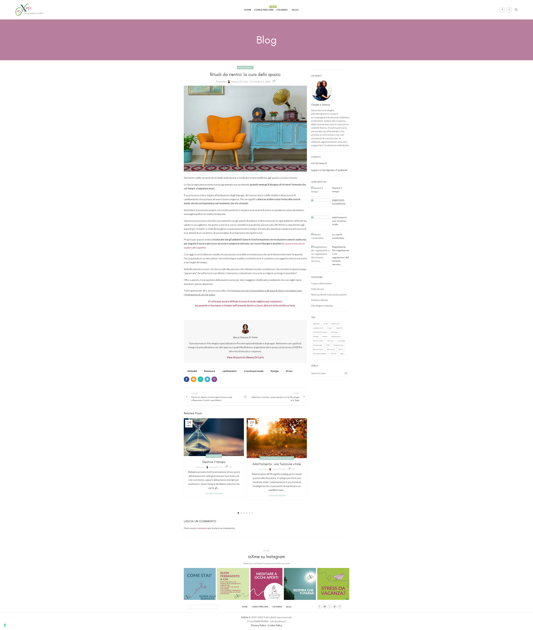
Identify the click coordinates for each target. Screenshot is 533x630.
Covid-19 (339, 328)
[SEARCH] (346, 373)
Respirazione (338, 345)
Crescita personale (253, 371)
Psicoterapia (317, 345)
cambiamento (229, 371)
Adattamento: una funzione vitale (276, 464)
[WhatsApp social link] (200, 379)
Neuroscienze (318, 341)
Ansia (325, 324)
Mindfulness (336, 336)
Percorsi (330, 341)
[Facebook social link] (502, 9)
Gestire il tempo (214, 462)
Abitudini (192, 371)
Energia (275, 371)
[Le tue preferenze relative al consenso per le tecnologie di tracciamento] (4, 625)
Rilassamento (318, 349)
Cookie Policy (275, 625)
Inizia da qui (317, 288)
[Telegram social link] (207, 379)
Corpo (329, 328)
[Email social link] (193, 379)
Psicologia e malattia (322, 305)
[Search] (516, 9)
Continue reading (214, 493)
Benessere (209, 371)
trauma (333, 353)
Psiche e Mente (245, 67)
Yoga (341, 353)
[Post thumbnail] (320, 190)
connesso (202, 528)
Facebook (341, 170)
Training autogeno (319, 353)
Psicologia (341, 341)
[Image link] (203, 606)
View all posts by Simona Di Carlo (245, 357)
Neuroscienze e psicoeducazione (329, 294)
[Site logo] (29, 9)
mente (324, 336)
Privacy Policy (258, 625)
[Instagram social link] (509, 9)
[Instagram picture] (200, 584)
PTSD (328, 345)
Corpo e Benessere (269, 458)
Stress (289, 371)
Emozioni (334, 332)
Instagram (328, 170)
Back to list (245, 396)
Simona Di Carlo (239, 81)
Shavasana (331, 349)
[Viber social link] (214, 379)
